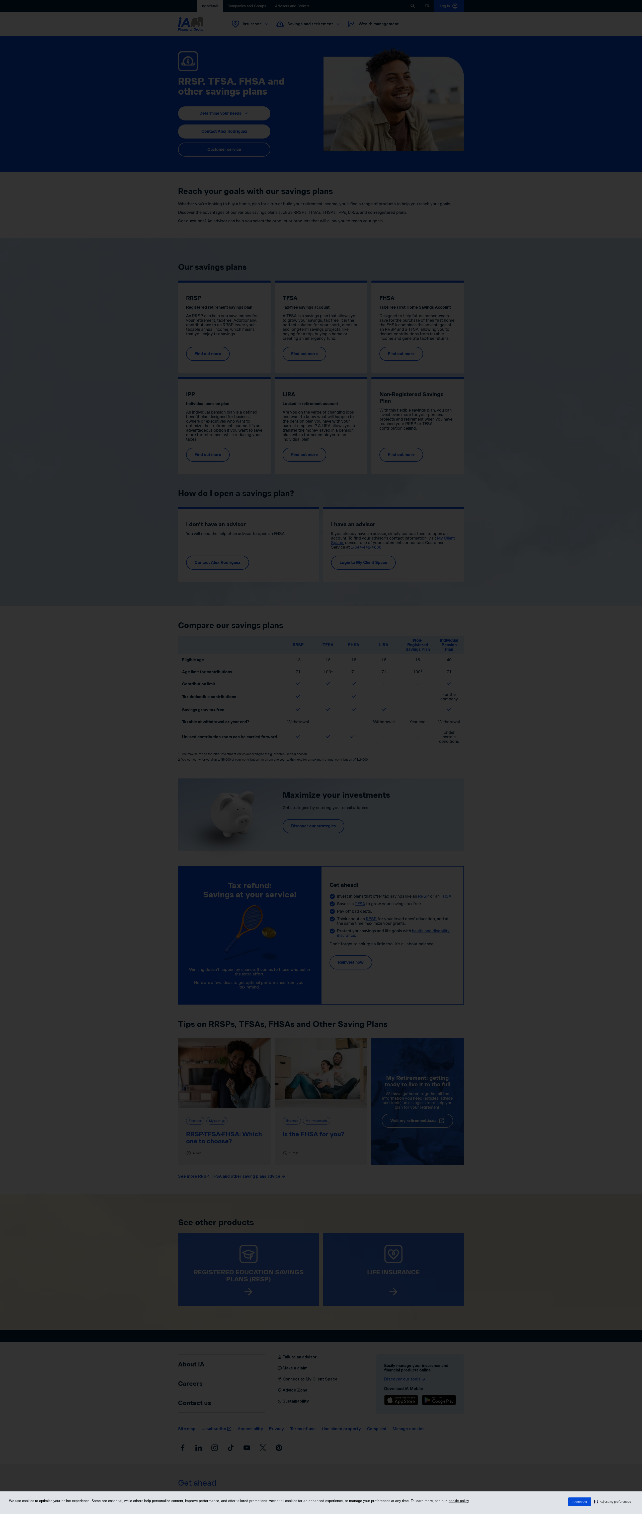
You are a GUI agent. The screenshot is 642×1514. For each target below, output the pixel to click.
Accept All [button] (580, 1502)
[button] (612, 1501)
